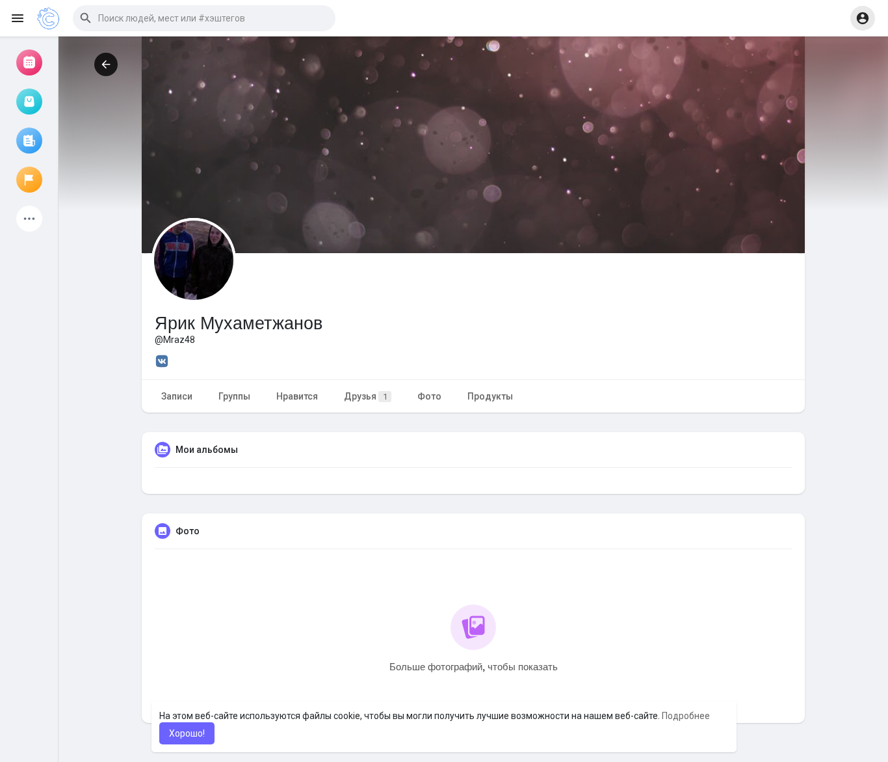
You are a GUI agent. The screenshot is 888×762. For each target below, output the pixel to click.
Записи (176, 396)
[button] (204, 18)
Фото (429, 396)
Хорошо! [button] (187, 733)
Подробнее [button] (686, 716)
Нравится (297, 396)
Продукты (490, 396)
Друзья (365, 396)
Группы (234, 396)
